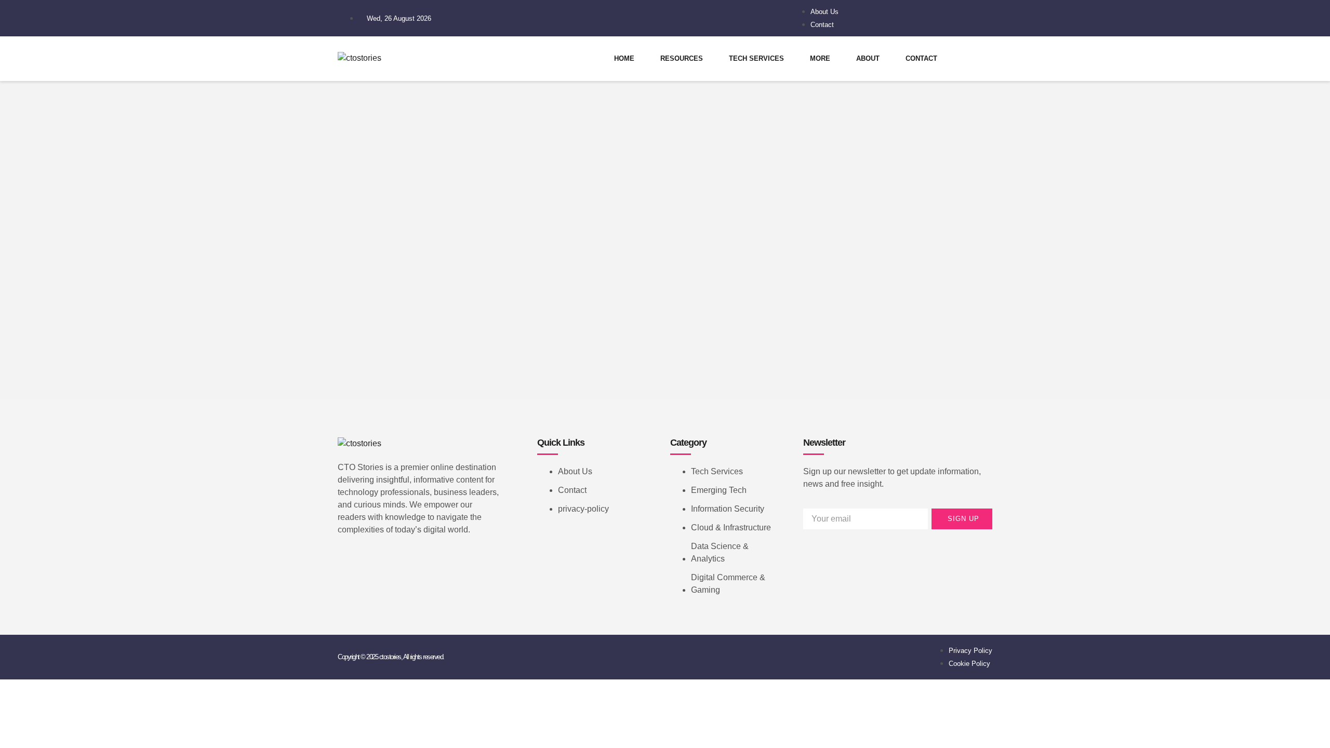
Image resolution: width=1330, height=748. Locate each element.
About (868, 58)
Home (624, 58)
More (820, 58)
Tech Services (756, 58)
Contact (921, 58)
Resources (681, 58)
